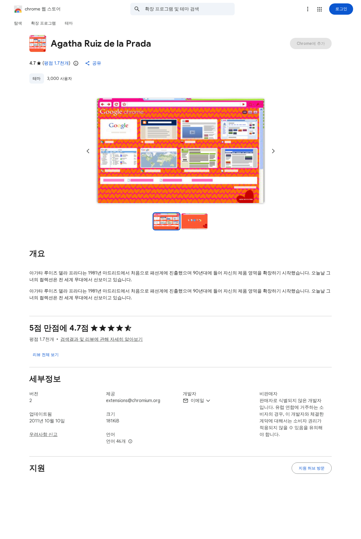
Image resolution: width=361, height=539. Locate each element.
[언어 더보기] (130, 441)
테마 (37, 78)
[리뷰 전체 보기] (45, 354)
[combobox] (190, 9)
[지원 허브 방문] (312, 468)
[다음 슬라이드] (273, 151)
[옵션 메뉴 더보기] (307, 9)
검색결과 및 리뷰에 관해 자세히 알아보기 (101, 339)
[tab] (18, 23)
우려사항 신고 (43, 434)
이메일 (197, 400)
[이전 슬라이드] (88, 151)
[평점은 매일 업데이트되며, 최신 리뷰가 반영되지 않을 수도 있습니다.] (76, 63)
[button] (319, 9)
